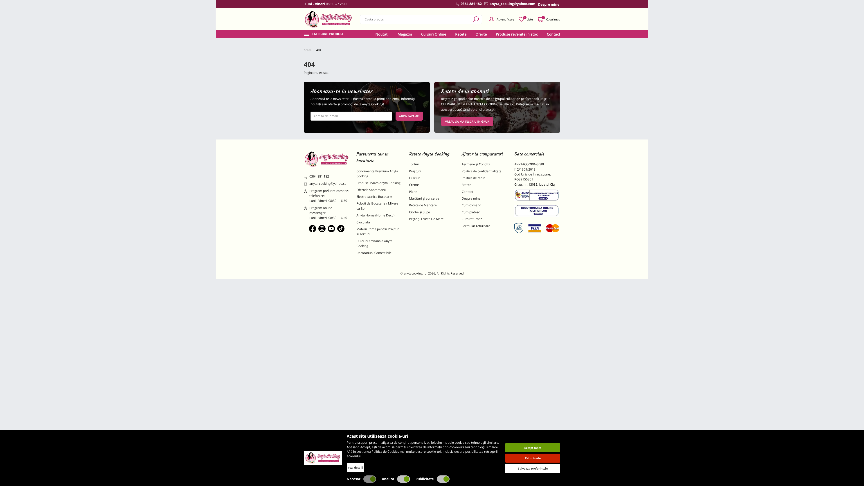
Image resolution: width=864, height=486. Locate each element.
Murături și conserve (424, 198)
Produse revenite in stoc (517, 34)
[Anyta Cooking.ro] (323, 458)
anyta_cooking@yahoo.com (329, 184)
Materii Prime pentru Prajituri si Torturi (378, 231)
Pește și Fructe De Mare (426, 219)
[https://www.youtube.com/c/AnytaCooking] (331, 228)
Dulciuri (414, 178)
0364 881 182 (319, 176)
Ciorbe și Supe (419, 212)
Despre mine (471, 198)
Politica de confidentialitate (482, 171)
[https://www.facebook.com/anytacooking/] (312, 228)
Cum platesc (471, 212)
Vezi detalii (355, 468)
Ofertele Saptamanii (371, 190)
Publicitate (425, 479)
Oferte (481, 34)
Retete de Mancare (423, 205)
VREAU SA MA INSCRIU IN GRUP (467, 121)
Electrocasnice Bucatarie (374, 197)
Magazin (405, 34)
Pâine (413, 192)
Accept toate (532, 448)
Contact (553, 34)
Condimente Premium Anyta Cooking (377, 173)
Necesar (353, 479)
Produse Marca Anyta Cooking (378, 183)
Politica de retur (473, 178)
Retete (460, 34)
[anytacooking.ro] (327, 159)
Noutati (382, 34)
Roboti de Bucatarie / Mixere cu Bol (377, 206)
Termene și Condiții (476, 164)
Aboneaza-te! (409, 116)
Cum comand (471, 205)
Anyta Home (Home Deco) (375, 215)
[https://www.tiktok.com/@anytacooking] (340, 228)
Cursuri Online (433, 34)
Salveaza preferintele (533, 468)
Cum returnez (472, 219)
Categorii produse (328, 34)
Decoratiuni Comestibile (374, 253)
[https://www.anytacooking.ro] (328, 19)
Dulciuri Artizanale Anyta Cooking (374, 243)
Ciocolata (363, 222)
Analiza (388, 479)
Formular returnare (476, 226)
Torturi (414, 164)
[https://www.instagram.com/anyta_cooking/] (322, 228)
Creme (414, 185)
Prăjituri (415, 171)
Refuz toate (533, 458)
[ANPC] (537, 196)
